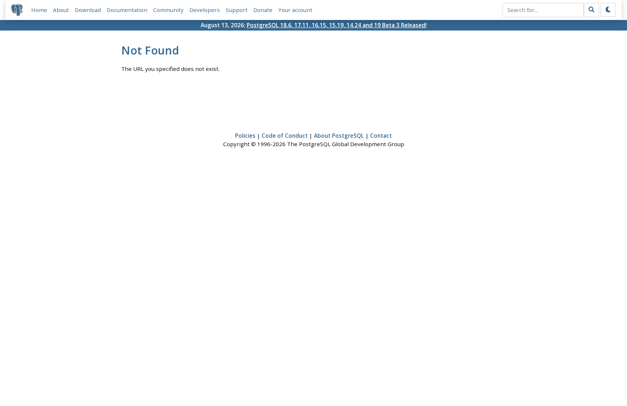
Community (168, 9)
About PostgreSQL (339, 135)
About (61, 9)
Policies (245, 135)
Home (39, 9)
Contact (381, 135)
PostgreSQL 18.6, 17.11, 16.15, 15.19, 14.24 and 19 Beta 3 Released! (337, 25)
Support (236, 9)
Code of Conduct (285, 135)
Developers (204, 9)
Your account (295, 9)
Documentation (127, 9)
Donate (262, 9)
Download (88, 9)
